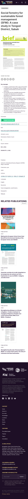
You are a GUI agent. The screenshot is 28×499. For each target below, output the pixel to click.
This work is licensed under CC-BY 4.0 (10, 124)
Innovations (4, 438)
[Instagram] (10, 79)
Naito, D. (16, 176)
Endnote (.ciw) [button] (6, 150)
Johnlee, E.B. (4, 176)
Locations (4, 417)
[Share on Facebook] (2, 79)
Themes (4, 433)
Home (3, 409)
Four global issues (6, 431)
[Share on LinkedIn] (7, 79)
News (3, 419)
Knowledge (4, 415)
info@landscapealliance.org (8, 464)
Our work (4, 413)
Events (3, 422)
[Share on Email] (13, 79)
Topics (3, 436)
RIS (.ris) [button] (4, 147)
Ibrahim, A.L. (10, 176)
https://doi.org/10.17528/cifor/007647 (10, 130)
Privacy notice (6, 494)
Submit (22, 476)
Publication (5, 8)
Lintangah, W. (22, 176)
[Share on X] (5, 79)
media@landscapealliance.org (9, 469)
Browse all (24, 203)
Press (3, 424)
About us (4, 411)
